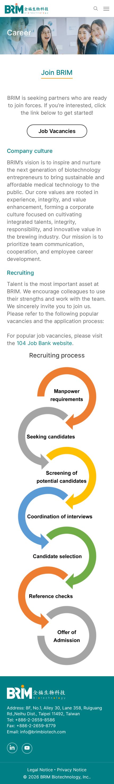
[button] (106, 8)
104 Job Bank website (44, 343)
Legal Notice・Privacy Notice (56, 769)
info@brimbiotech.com (43, 731)
